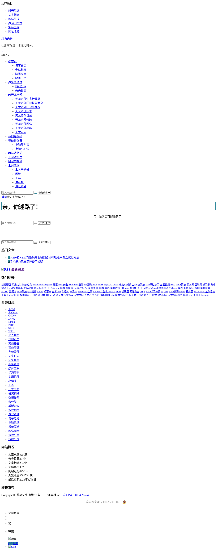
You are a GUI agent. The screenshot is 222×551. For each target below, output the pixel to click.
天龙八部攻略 (23, 128)
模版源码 (13, 405)
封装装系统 (40, 288)
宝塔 (87, 288)
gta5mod (153, 288)
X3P (97, 295)
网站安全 (134, 291)
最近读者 (20, 186)
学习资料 (13, 372)
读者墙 (19, 182)
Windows (37, 284)
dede (172, 284)
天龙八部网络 (23, 123)
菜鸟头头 (6, 38)
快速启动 (27, 284)
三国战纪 (165, 284)
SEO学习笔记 (153, 291)
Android (205, 295)
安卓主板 (79, 288)
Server (111, 291)
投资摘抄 (13, 393)
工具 (18, 178)
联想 (16, 295)
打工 (140, 288)
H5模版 (100, 288)
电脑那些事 (22, 144)
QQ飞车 (51, 288)
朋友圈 (190, 284)
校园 (197, 288)
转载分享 (20, 86)
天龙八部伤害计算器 (27, 98)
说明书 (206, 284)
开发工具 (13, 389)
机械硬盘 (6, 284)
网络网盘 (13, 430)
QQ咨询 (13, 543)
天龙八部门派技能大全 (29, 103)
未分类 (12, 401)
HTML (4, 291)
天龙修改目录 (23, 115)
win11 (182, 291)
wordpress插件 (76, 284)
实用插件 (13, 376)
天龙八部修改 (23, 119)
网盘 (154, 295)
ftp (72, 288)
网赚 (107, 295)
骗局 (107, 288)
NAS (191, 288)
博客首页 (20, 65)
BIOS (100, 284)
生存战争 (28, 288)
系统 (68, 288)
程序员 (189, 291)
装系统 (141, 284)
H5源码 (88, 284)
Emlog (10, 295)
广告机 (104, 291)
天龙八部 (89, 295)
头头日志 (20, 90)
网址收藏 (13, 31)
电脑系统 (13, 422)
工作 (134, 284)
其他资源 (13, 347)
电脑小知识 (22, 148)
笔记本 (73, 291)
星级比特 (17, 284)
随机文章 (20, 73)
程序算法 (163, 288)
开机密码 (35, 295)
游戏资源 (13, 414)
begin (142, 291)
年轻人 (65, 291)
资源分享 (13, 435)
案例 (180, 288)
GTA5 (40, 291)
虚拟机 (133, 288)
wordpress (47, 284)
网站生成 (13, 19)
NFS (149, 295)
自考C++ (56, 291)
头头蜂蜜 (13, 360)
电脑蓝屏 (205, 288)
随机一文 (20, 78)
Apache (164, 291)
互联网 (198, 284)
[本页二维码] (12, 546)
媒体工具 (13, 368)
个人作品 (13, 335)
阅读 (18, 173)
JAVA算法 (181, 284)
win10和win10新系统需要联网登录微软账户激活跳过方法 (44, 257)
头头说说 (13, 364)
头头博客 (13, 14)
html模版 (60, 288)
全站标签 (20, 69)
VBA (146, 288)
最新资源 (17, 269)
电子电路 (13, 418)
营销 (93, 288)
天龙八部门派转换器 (27, 107)
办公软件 (13, 351)
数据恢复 (24, 295)
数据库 (12, 291)
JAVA (202, 291)
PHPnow (125, 288)
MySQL (108, 284)
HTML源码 (52, 295)
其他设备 (13, 339)
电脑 (185, 295)
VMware (173, 288)
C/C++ (96, 291)
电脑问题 (162, 295)
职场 (186, 288)
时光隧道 (13, 10)
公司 (43, 295)
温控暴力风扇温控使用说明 (26, 261)
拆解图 (125, 291)
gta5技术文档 (118, 295)
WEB (11, 331)
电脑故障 (115, 288)
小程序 (12, 380)
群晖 (102, 295)
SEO (196, 291)
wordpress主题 (85, 291)
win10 (192, 295)
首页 (4, 196)
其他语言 (13, 343)
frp (8, 288)
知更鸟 (47, 291)
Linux (115, 284)
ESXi (128, 295)
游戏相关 (13, 410)
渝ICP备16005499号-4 (76, 495)
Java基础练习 (152, 284)
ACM (118, 291)
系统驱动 (13, 426)
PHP (94, 284)
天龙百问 (20, 132)
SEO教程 (174, 291)
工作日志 (210, 291)
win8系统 (22, 291)
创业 (197, 295)
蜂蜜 (55, 284)
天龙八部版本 (23, 111)
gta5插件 (31, 291)
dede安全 (63, 284)
